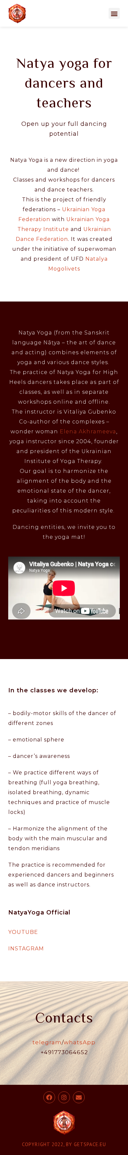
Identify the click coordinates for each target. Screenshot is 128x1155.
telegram (47, 1042)
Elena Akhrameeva (88, 431)
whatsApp (80, 1042)
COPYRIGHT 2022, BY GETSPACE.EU (64, 1144)
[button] (114, 13)
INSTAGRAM (26, 948)
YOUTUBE (23, 932)
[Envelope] (79, 1097)
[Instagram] (64, 1097)
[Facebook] (49, 1097)
